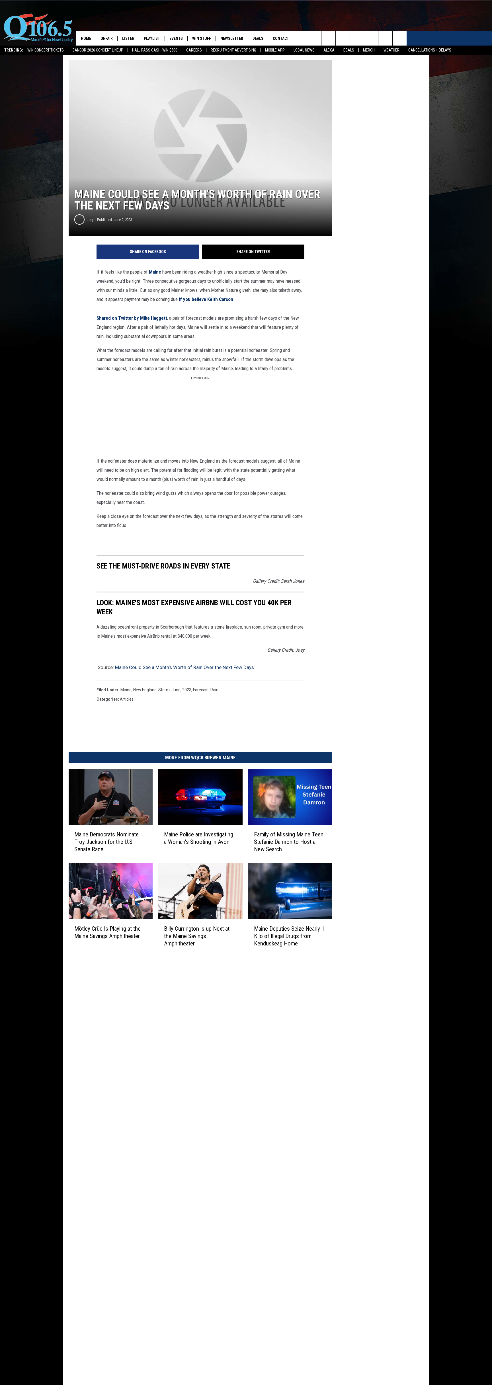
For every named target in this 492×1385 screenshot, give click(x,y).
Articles (127, 699)
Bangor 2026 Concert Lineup (98, 50)
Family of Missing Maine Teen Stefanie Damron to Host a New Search (288, 842)
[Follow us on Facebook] (357, 38)
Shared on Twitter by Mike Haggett (132, 318)
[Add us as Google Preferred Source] (343, 38)
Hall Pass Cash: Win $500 (154, 50)
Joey (90, 220)
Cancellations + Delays (429, 50)
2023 (186, 690)
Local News (304, 50)
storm (164, 690)
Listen (128, 38)
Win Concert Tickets (45, 50)
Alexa (329, 50)
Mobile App (275, 50)
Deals (348, 50)
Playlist (152, 38)
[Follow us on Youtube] (400, 38)
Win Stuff (201, 38)
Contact (281, 38)
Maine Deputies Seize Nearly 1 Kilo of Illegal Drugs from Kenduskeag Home (289, 936)
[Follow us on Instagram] (371, 38)
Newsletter (231, 38)
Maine (155, 272)
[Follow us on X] (385, 38)
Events (176, 38)
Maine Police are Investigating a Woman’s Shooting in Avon (198, 838)
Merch (369, 50)
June (176, 690)
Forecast (201, 690)
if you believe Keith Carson (206, 299)
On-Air (107, 38)
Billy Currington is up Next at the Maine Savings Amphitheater (196, 936)
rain (214, 690)
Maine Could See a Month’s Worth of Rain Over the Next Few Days (184, 667)
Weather (391, 50)
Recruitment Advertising (233, 50)
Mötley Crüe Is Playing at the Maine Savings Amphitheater (107, 932)
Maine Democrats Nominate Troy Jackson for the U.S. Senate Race (106, 842)
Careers (194, 50)
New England (145, 690)
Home (86, 38)
